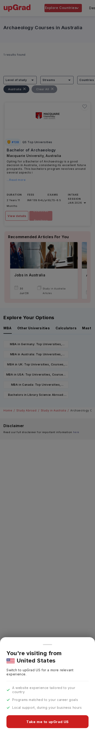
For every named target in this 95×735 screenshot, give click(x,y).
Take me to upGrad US (47, 722)
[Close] (47, 644)
